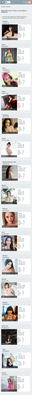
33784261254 (6, 23)
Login (27, 1)
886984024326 (5, 328)
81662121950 (5, 93)
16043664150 (6, 304)
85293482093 (5, 46)
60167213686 (6, 210)
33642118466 (5, 187)
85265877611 (5, 374)
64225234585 (6, 117)
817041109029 (5, 140)
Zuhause (3, 6)
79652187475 (6, 163)
